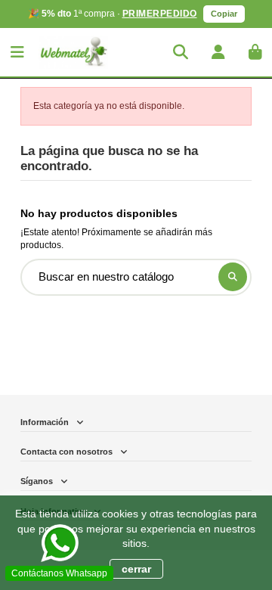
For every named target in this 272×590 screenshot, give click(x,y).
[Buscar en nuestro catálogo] (232, 276)
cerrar (136, 569)
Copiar (224, 13)
